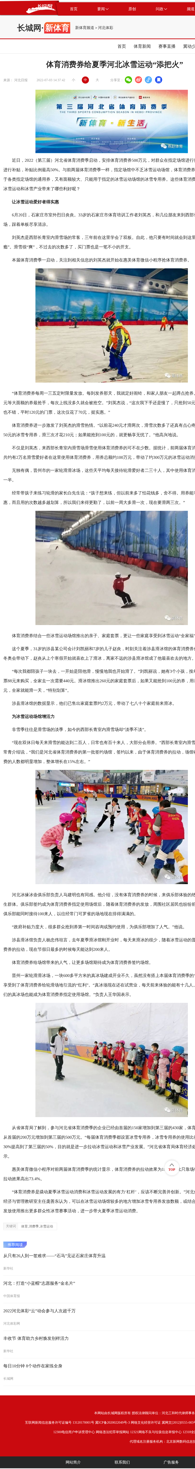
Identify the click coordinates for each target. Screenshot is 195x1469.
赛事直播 (167, 46)
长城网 (29, 28)
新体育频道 (84, 28)
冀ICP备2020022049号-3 (112, 1422)
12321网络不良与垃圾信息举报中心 (156, 1432)
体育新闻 (142, 46)
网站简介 (73, 1462)
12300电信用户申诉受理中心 (74, 1432)
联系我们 (122, 1462)
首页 (121, 46)
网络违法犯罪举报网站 (112, 1432)
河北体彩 (105, 28)
